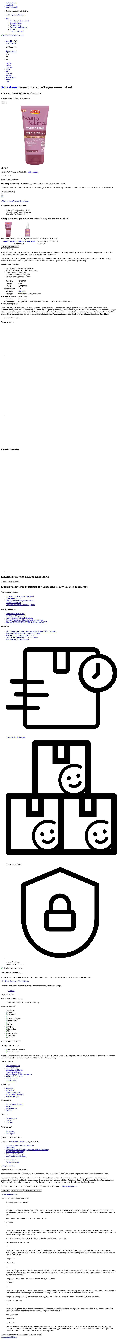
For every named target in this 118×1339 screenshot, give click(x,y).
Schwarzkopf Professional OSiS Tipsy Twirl (22, 637)
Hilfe (7, 19)
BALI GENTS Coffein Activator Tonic (20, 635)
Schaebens (9, 87)
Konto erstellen (11, 51)
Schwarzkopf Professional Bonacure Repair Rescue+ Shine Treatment (31, 631)
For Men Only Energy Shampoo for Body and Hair (24, 620)
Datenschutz (10, 1148)
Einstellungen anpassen (33, 1190)
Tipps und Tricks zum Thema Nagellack (20, 605)
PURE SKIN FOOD (13, 598)
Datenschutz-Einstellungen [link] (15, 1154)
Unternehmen (10, 1160)
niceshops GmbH (17, 1142)
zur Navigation (11, 3)
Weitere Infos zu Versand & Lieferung (15, 201)
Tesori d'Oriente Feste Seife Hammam (19, 618)
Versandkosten (15, 25)
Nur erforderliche (17, 1190)
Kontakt (13, 29)
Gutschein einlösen (12, 1096)
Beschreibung (8, 249)
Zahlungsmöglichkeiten (18, 27)
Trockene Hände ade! (13, 603)
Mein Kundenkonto (13, 1066)
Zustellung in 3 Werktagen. (15, 15)
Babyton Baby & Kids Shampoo (17, 639)
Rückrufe (9, 1111)
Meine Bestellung (12, 1068)
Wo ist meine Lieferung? (14, 1094)
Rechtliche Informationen (12, 318)
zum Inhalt (9, 5)
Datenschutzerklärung (69, 1186)
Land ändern (17, 1138)
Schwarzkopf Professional (15, 614)
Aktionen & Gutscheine (14, 1076)
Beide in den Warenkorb (10, 246)
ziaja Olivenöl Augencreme (15, 616)
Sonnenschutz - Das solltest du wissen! (20, 596)
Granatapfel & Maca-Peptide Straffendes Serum (23, 633)
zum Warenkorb (11, 7)
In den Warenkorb (8, 192)
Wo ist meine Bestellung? (19, 21)
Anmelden (9, 1088)
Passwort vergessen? (13, 1092)
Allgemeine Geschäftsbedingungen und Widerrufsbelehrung (27, 1150)
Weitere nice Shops (12, 1162)
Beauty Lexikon (11, 1108)
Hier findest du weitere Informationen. (15, 981)
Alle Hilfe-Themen (17, 31)
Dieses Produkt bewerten (10, 582)
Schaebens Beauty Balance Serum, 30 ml (19, 241)
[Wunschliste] (7, 55)
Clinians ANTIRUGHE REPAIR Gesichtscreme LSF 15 (26, 622)
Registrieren (10, 1090)
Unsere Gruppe (11, 1118)
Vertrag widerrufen (8, 1166)
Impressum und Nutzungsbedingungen (20, 1145)
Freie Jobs (9, 1123)
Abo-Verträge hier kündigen (16, 1156)
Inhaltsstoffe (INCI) (10, 304)
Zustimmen (5, 1190)
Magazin (9, 1106)
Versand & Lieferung (13, 1072)
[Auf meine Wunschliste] (2, 194)
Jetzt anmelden (11, 43)
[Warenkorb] (61, 58)
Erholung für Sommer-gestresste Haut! (20, 601)
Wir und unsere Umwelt (14, 1104)
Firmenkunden (11, 1080)
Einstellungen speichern (10, 1335)
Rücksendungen (16, 23)
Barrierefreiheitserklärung (15, 1152)
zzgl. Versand (33, 172)
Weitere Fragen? (11, 1078)
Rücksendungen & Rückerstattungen (19, 1074)
